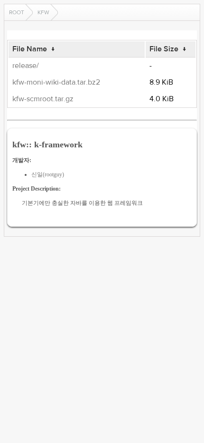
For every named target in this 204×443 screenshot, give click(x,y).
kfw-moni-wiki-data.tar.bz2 (56, 82)
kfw (43, 12)
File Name (29, 49)
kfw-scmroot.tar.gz (43, 99)
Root (16, 12)
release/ (25, 65)
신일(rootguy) (47, 174)
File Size (163, 49)
